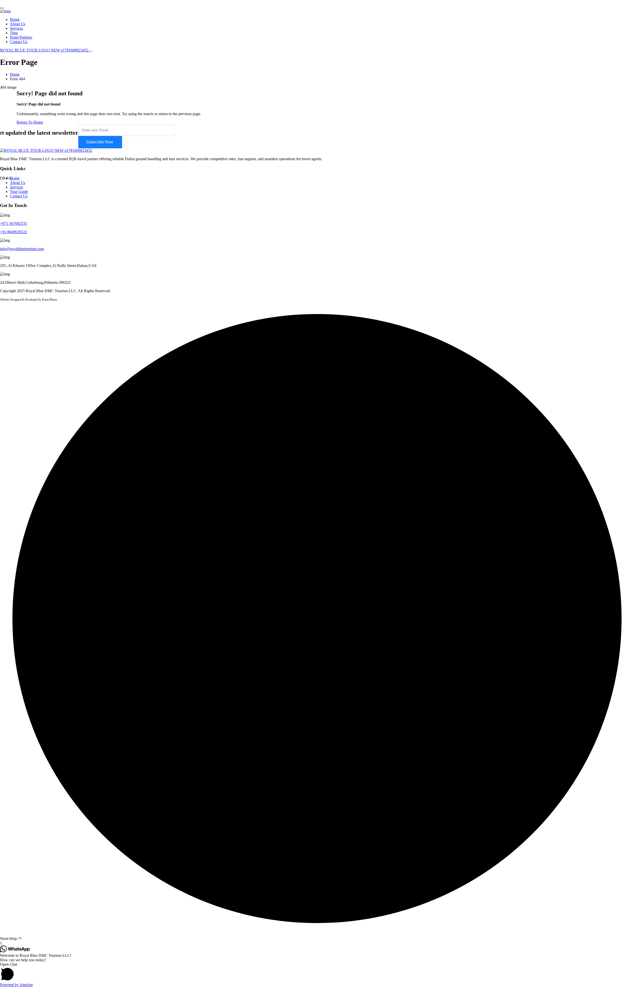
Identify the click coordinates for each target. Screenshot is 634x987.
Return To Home (30, 122)
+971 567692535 (13, 223)
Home (15, 19)
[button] (317, 938)
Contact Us (18, 42)
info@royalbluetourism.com (22, 249)
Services (16, 28)
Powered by (16, 985)
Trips (14, 33)
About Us (17, 24)
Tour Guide (19, 191)
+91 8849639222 (13, 232)
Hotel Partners (21, 37)
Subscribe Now (100, 142)
